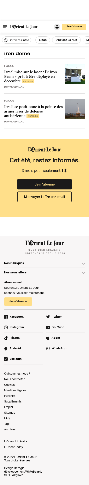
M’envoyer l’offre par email (44, 197)
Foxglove (17, 475)
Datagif (19, 468)
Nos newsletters (15, 272)
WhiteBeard (33, 471)
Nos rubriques (14, 263)
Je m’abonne (45, 184)
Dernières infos (18, 40)
